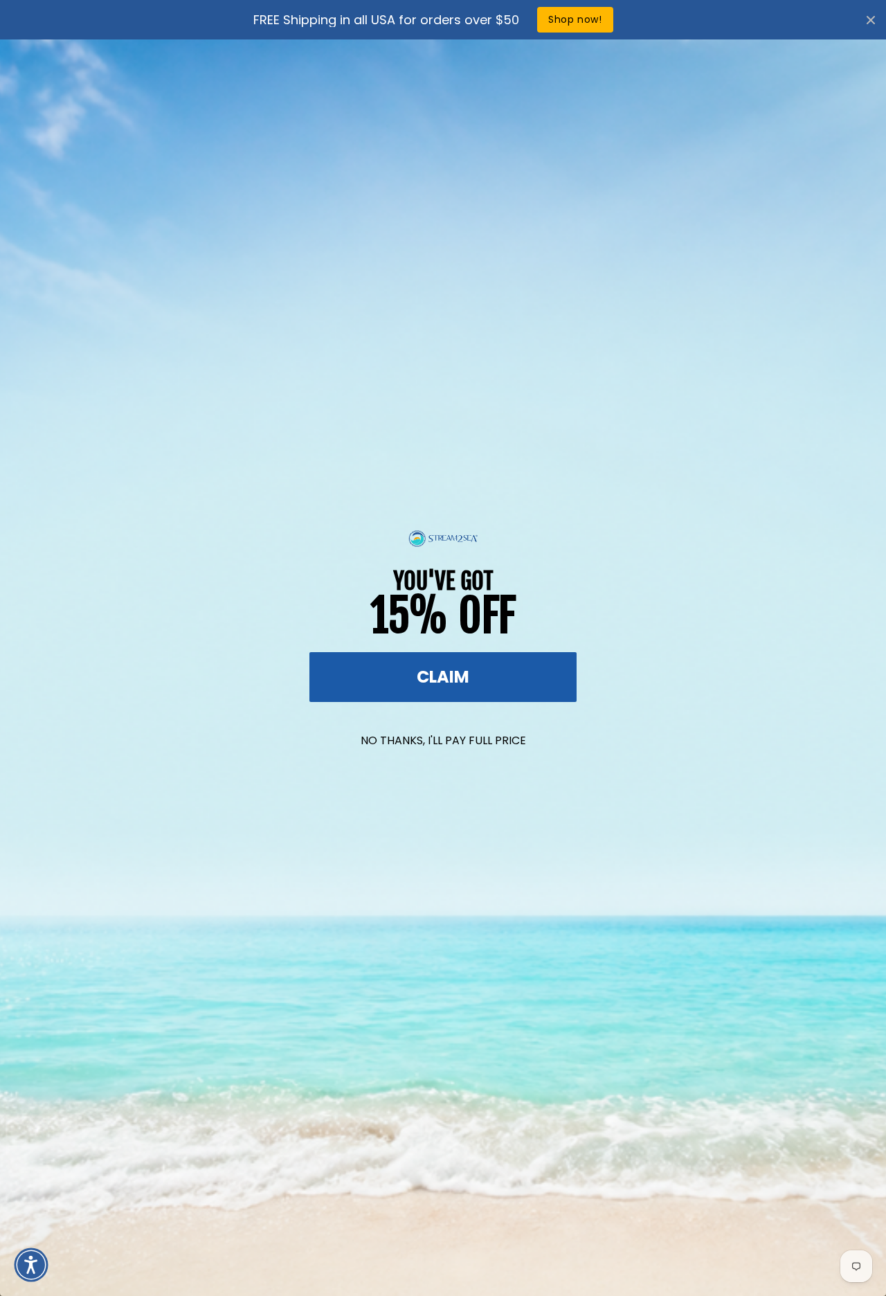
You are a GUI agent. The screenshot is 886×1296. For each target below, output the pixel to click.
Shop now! (575, 19)
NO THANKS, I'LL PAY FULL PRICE (443, 740)
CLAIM (443, 676)
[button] (31, 1265)
